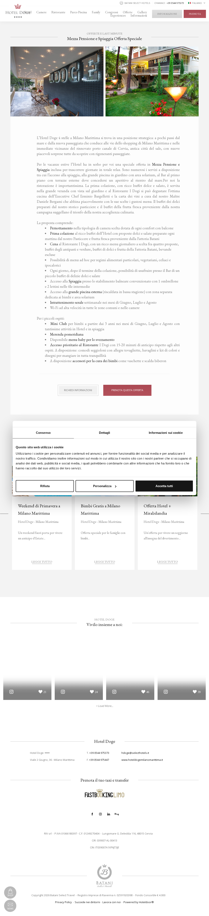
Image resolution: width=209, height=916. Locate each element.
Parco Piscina (78, 12)
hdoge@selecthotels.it (135, 753)
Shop (10, 895)
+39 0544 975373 (99, 753)
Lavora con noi (111, 902)
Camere (41, 12)
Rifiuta (45, 486)
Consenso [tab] (43, 432)
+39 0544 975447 (99, 760)
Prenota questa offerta (127, 390)
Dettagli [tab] (104, 432)
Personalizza (102, 486)
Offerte (127, 12)
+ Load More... (104, 706)
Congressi (111, 12)
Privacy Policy (63, 902)
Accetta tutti (164, 486)
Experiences (118, 15)
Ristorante (58, 12)
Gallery (142, 12)
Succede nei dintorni (87, 902)
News (10, 908)
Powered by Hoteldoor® (138, 902)
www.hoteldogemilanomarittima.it (142, 760)
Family (96, 12)
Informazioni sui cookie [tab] (165, 432)
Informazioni (139, 15)
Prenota (195, 14)
